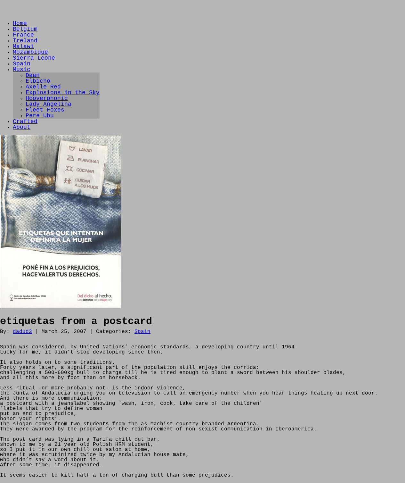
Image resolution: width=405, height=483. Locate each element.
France (23, 35)
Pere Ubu (40, 115)
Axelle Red (43, 87)
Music (21, 69)
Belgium (25, 29)
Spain (21, 64)
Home (20, 23)
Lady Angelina (48, 104)
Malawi (23, 46)
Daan (33, 75)
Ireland (25, 40)
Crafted (25, 121)
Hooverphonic (47, 98)
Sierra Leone (34, 58)
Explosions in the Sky (63, 92)
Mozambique (30, 52)
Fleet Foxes (45, 110)
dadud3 (22, 332)
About (21, 127)
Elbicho (38, 81)
